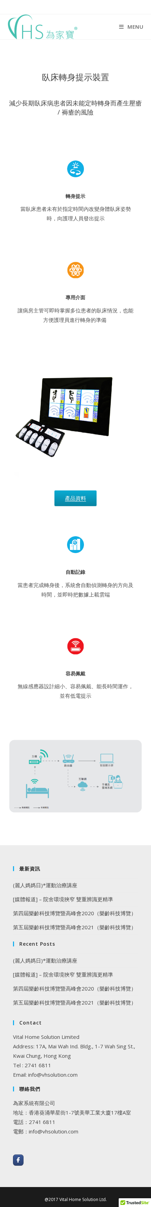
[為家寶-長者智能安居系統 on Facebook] (18, 1160)
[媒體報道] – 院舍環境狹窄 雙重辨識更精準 (63, 899)
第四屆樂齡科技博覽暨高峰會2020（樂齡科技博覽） (74, 913)
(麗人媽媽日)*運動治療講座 (45, 885)
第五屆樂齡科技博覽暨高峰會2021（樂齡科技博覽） (74, 927)
